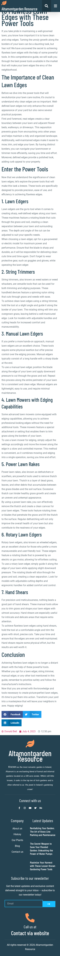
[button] (12, 714)
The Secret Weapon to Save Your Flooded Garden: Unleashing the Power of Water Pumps (41, 848)
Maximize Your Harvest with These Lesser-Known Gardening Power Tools (42, 866)
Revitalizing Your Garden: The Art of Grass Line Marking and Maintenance (42, 831)
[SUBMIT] (49, 904)
